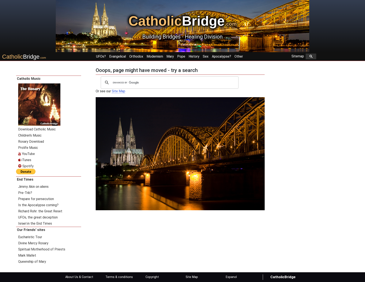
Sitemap (298, 56)
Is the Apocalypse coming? (38, 205)
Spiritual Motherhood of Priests (41, 249)
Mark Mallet (27, 255)
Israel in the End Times (35, 223)
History (194, 56)
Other (238, 56)
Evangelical (117, 56)
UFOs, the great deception (38, 217)
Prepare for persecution (36, 199)
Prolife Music (28, 148)
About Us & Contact (79, 277)
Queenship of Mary (32, 262)
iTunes (26, 160)
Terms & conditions (119, 277)
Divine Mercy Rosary (33, 243)
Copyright (152, 277)
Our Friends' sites (31, 230)
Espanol (231, 277)
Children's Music (30, 135)
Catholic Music (29, 79)
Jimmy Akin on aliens (33, 187)
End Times (25, 179)
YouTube (28, 154)
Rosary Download (31, 142)
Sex (205, 56)
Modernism (155, 56)
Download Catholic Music (37, 129)
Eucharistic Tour (30, 237)
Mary (170, 56)
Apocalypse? (221, 56)
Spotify (28, 166)
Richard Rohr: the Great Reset (40, 211)
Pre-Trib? (25, 193)
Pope (181, 56)
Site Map (118, 91)
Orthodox (136, 56)
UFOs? (101, 56)
